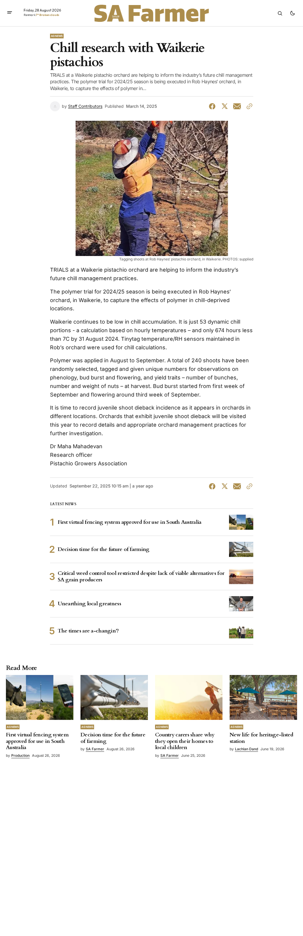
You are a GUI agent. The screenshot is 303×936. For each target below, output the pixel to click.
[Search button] (280, 13)
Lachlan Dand (246, 749)
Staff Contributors (85, 106)
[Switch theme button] (292, 13)
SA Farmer (95, 749)
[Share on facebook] (213, 106)
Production (20, 755)
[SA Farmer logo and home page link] (151, 13)
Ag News (57, 35)
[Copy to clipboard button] (248, 106)
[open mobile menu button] (9, 13)
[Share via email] (237, 106)
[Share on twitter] (224, 106)
